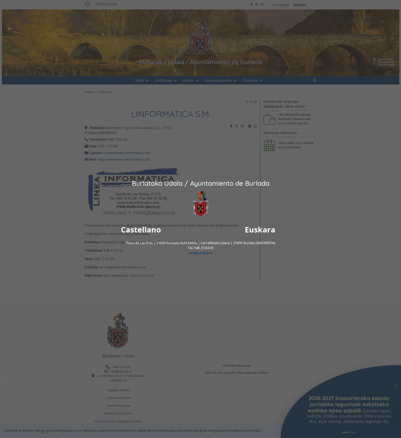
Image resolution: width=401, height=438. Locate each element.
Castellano (141, 230)
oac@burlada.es (200, 253)
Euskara (260, 230)
